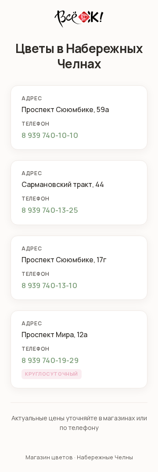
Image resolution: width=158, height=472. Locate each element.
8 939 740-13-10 (49, 285)
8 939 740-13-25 (50, 210)
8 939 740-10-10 (50, 135)
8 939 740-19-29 (50, 360)
